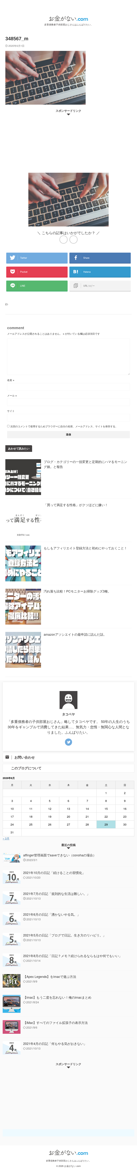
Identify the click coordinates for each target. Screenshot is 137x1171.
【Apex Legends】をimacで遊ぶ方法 (49, 976)
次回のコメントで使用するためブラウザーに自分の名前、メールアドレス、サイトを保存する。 (64, 426)
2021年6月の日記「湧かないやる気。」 (51, 914)
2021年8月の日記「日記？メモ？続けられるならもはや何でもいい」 (72, 955)
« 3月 (6, 838)
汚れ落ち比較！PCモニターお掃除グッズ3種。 (77, 591)
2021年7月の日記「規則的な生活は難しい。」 (56, 893)
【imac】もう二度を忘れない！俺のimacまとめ (57, 997)
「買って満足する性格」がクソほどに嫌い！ (76, 504)
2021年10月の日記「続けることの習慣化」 (54, 872)
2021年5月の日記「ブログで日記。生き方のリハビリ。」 (64, 935)
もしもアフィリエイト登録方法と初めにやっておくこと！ (85, 548)
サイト (11, 411)
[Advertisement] (68, 142)
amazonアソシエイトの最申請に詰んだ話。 (75, 634)
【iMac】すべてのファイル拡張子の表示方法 (55, 1022)
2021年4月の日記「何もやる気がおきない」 (55, 1043)
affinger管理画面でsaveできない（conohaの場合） (59, 855)
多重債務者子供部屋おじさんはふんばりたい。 (68, 1160)
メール (12, 395)
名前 (10, 380)
